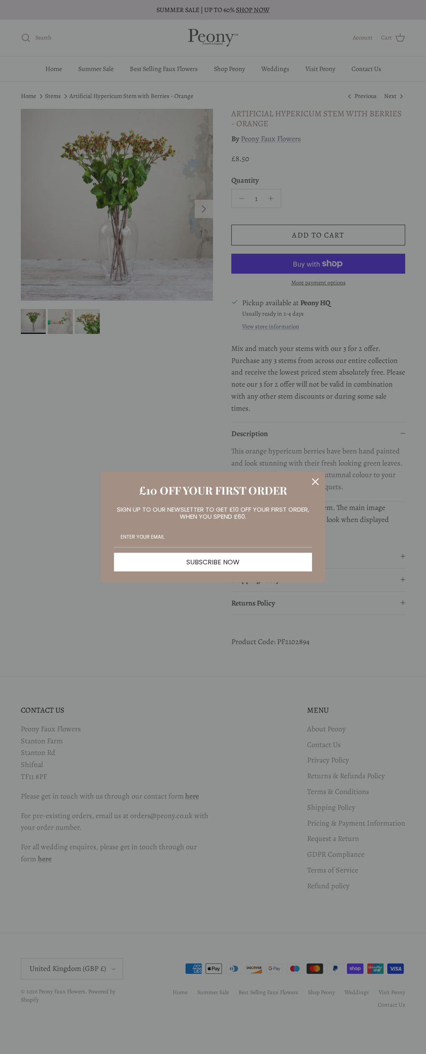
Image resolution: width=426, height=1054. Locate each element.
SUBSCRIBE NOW (213, 562)
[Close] (315, 482)
